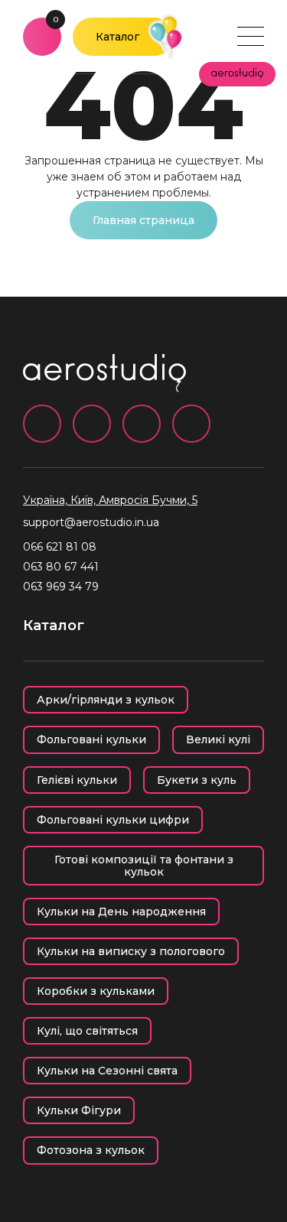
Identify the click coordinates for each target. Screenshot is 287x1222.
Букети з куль (196, 780)
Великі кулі (218, 739)
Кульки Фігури (79, 1110)
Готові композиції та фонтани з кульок (143, 866)
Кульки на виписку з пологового (131, 951)
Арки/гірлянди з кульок (105, 700)
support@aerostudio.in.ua (91, 522)
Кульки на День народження (121, 911)
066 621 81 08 (59, 547)
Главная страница (143, 220)
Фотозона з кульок (91, 1150)
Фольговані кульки (91, 739)
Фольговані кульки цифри (113, 820)
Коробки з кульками (96, 991)
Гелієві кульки (77, 780)
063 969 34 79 (61, 586)
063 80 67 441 (61, 567)
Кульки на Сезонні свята (107, 1070)
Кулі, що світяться (87, 1031)
